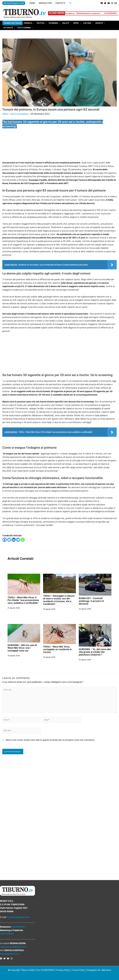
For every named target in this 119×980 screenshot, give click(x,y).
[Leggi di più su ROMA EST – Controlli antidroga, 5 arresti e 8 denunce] (95, 584)
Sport (76, 23)
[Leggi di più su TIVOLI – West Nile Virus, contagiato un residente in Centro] (59, 634)
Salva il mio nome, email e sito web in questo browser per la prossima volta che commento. (50, 740)
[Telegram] (18, 540)
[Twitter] (105, 3)
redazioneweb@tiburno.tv (13, 947)
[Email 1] (116, 3)
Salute (65, 23)
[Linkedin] (14, 540)
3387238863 (7, 933)
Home (32, 3)
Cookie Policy (78, 970)
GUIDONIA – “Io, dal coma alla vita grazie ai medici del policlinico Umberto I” (95, 652)
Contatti (60, 3)
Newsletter (45, 3)
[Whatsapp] (23, 540)
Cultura (87, 23)
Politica (41, 23)
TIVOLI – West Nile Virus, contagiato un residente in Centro (57, 649)
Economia (53, 23)
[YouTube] (109, 3)
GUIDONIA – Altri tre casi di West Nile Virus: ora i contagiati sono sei (22, 648)
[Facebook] (102, 3)
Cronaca (28, 23)
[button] (70, 3)
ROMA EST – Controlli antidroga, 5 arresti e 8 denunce (91, 601)
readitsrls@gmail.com (18, 917)
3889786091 (18, 927)
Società (99, 23)
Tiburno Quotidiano (12, 23)
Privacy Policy (63, 970)
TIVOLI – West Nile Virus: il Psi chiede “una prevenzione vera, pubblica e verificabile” (23, 600)
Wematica (106, 970)
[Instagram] (112, 3)
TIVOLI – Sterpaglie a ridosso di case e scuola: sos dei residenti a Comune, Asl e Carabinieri (59, 599)
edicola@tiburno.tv (10, 954)
